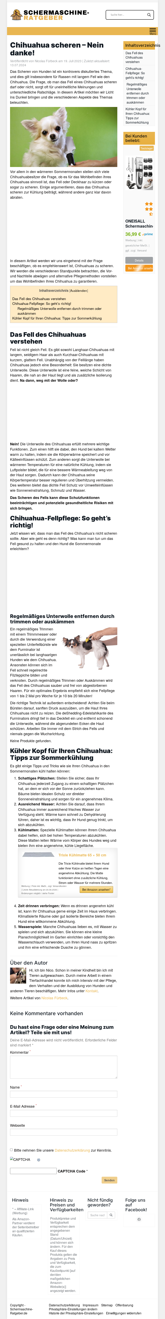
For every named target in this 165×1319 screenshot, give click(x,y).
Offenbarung (124, 1305)
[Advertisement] (63, 230)
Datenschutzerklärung (72, 1150)
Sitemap (107, 1305)
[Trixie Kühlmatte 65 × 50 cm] (38, 854)
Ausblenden (78, 290)
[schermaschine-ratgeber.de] (50, 14)
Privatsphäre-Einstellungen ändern (73, 1309)
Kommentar (20, 1052)
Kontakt (92, 990)
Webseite (17, 1125)
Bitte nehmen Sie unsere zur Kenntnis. (63, 1150)
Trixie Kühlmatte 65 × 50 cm (82, 855)
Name (16, 1087)
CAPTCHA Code (71, 1171)
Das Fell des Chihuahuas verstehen (39, 298)
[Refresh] (39, 1159)
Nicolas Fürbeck (46, 61)
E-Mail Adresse (23, 1106)
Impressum (90, 1305)
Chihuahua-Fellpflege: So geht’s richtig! (41, 303)
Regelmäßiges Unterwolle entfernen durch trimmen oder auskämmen (60, 311)
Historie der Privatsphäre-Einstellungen (76, 1313)
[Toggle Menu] (153, 30)
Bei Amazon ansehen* (96, 889)
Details (139, 260)
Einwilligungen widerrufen (123, 1313)
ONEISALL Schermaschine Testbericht (139, 224)
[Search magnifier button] (149, 15)
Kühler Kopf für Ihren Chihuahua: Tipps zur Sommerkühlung (57, 318)
